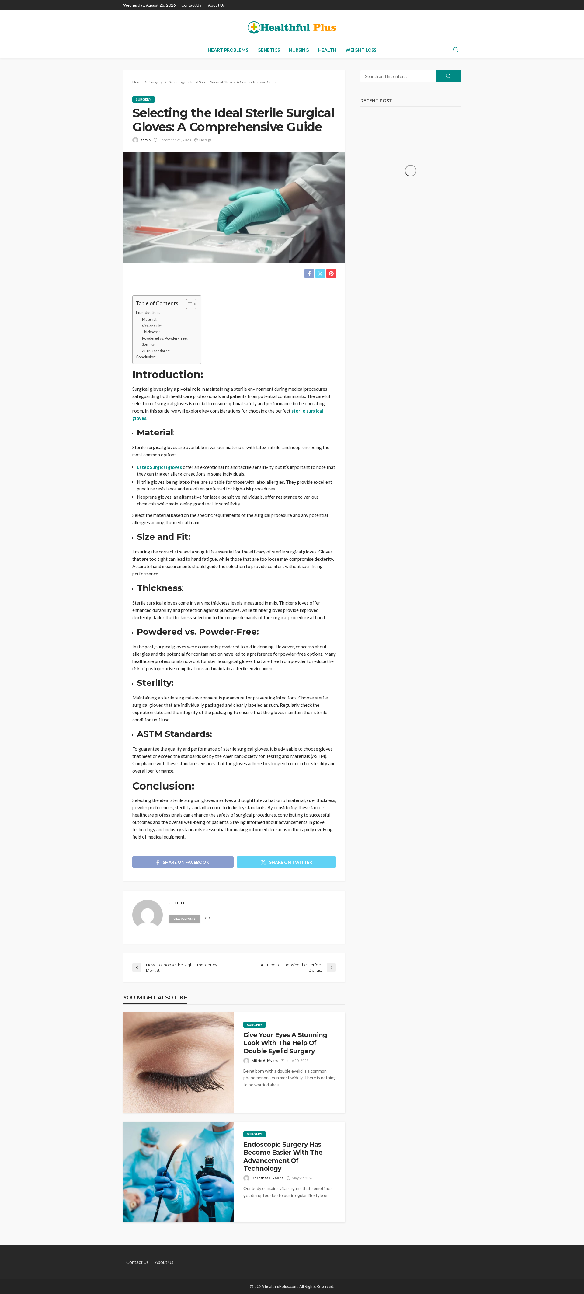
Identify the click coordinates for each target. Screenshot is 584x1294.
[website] (207, 918)
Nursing (299, 50)
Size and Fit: (152, 325)
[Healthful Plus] (292, 26)
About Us (216, 5)
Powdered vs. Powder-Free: (165, 338)
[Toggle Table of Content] (188, 304)
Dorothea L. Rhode (267, 1178)
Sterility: (148, 344)
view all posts (184, 918)
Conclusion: (146, 356)
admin (146, 140)
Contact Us (191, 5)
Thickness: (151, 332)
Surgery (143, 99)
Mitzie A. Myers (265, 1060)
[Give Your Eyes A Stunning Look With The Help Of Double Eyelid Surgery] (178, 1062)
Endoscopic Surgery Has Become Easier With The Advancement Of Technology (283, 1156)
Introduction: (148, 312)
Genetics (268, 50)
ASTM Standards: (156, 350)
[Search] (455, 50)
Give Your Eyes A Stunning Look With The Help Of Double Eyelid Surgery (285, 1043)
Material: (149, 319)
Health (327, 50)
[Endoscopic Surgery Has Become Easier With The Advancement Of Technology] (178, 1172)
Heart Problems (228, 50)
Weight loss (361, 50)
